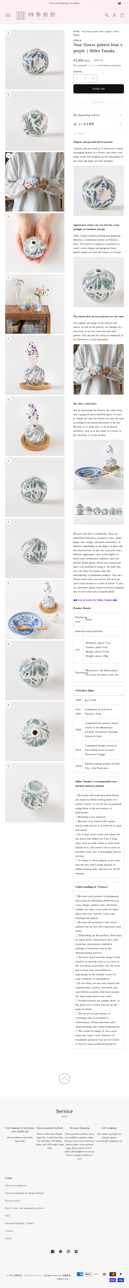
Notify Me (98, 88)
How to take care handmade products (24, 1208)
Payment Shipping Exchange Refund (24, 1193)
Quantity (77, 71)
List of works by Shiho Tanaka (95, 600)
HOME (76, 31)
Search (8, 1238)
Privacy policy (12, 1200)
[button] (8, 15)
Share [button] (80, 133)
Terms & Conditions (15, 1185)
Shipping (92, 65)
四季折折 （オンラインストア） (28, 1275)
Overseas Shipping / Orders (19, 1223)
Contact (9, 1231)
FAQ (7, 1216)
